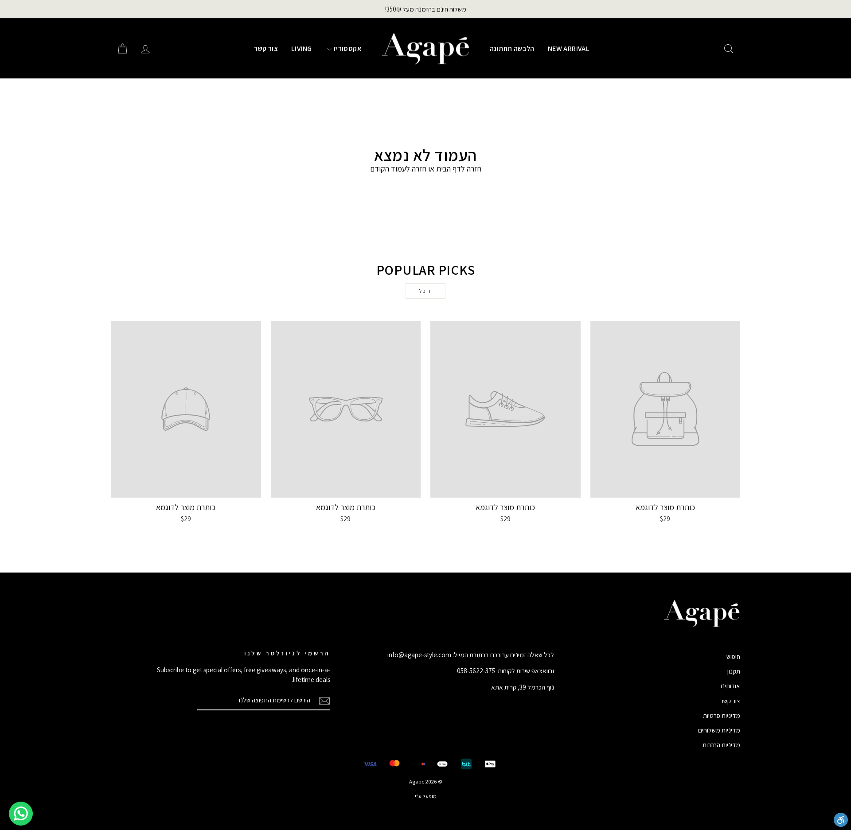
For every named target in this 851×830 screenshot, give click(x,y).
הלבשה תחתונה (512, 48)
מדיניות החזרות (721, 744)
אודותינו (730, 685)
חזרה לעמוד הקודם (398, 169)
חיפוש (733, 656)
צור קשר (266, 48)
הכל (425, 291)
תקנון (733, 670)
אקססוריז (346, 48)
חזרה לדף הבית (458, 169)
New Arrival (568, 48)
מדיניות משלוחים (719, 729)
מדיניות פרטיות (721, 715)
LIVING (301, 48)
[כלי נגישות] (841, 820)
